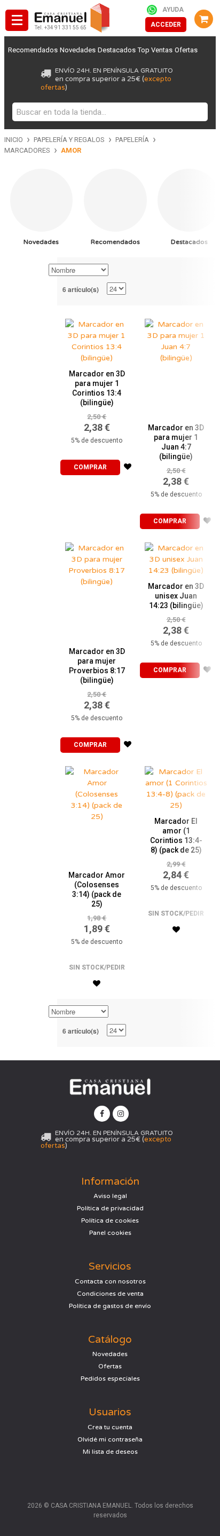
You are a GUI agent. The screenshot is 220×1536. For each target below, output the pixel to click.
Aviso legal (110, 1196)
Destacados (117, 50)
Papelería (132, 140)
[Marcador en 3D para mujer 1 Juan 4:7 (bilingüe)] (176, 365)
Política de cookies (110, 1220)
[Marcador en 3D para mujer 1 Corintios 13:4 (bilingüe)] (96, 338)
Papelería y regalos (69, 140)
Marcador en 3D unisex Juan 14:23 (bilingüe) (176, 596)
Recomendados (33, 50)
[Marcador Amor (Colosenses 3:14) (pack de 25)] (96, 813)
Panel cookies (110, 1232)
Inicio (13, 140)
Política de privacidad (110, 1208)
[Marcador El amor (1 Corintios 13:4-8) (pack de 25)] (176, 786)
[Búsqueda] (197, 112)
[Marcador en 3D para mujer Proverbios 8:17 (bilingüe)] (96, 589)
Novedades (78, 50)
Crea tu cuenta (110, 1427)
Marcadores (27, 150)
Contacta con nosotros (110, 1281)
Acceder (166, 24)
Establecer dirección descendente (118, 271)
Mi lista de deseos (110, 1451)
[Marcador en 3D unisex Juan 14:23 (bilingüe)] (176, 556)
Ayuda (173, 9)
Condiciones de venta (110, 1293)
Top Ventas (155, 50)
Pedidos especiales (110, 1378)
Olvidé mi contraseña (110, 1439)
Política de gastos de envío (110, 1306)
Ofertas (186, 50)
